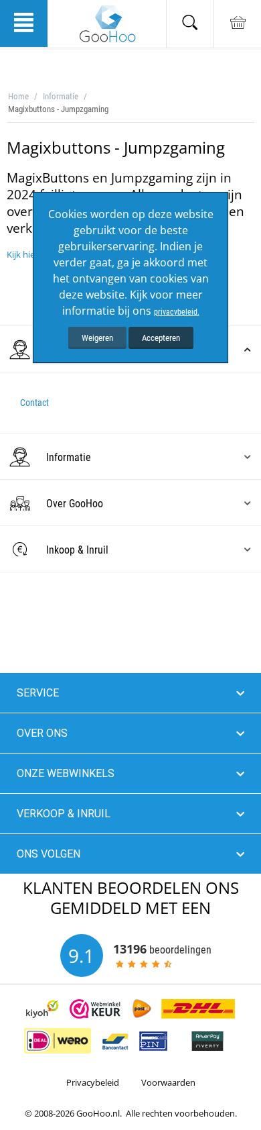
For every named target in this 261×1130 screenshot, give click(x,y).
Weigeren (97, 338)
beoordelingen (162, 949)
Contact (34, 402)
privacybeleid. (176, 312)
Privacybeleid (92, 1082)
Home (18, 96)
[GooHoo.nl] (107, 23)
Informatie (60, 96)
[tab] (130, 456)
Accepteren (161, 338)
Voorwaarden (168, 1082)
